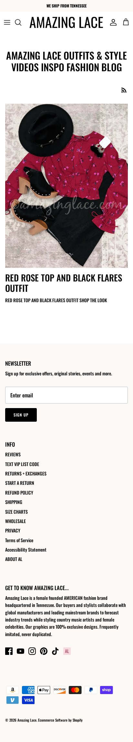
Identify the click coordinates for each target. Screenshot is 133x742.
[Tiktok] (55, 651)
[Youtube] (20, 651)
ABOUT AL (13, 558)
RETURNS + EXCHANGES (25, 473)
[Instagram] (32, 651)
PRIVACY (12, 530)
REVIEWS (13, 454)
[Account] (112, 22)
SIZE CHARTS (16, 511)
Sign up (21, 414)
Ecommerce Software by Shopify (60, 720)
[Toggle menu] (7, 22)
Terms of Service (19, 540)
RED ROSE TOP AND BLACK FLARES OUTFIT (63, 282)
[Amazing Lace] (66, 22)
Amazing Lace (26, 720)
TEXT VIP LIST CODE (22, 464)
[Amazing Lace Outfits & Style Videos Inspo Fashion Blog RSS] (124, 90)
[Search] (21, 22)
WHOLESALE (15, 521)
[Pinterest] (43, 651)
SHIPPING (13, 501)
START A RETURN (19, 482)
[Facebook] (9, 651)
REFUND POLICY (19, 492)
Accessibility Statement (25, 549)
